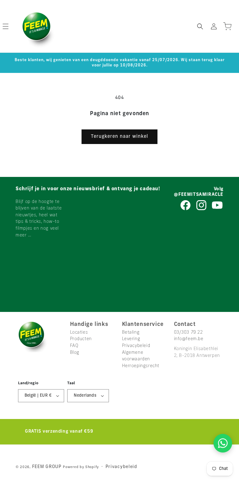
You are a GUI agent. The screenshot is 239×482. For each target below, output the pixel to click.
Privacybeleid (136, 346)
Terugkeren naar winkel (119, 136)
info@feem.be (189, 339)
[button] (200, 26)
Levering (131, 339)
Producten (81, 339)
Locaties (79, 332)
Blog (74, 352)
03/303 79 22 (188, 332)
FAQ (74, 346)
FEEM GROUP (47, 467)
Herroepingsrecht (141, 366)
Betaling (131, 332)
